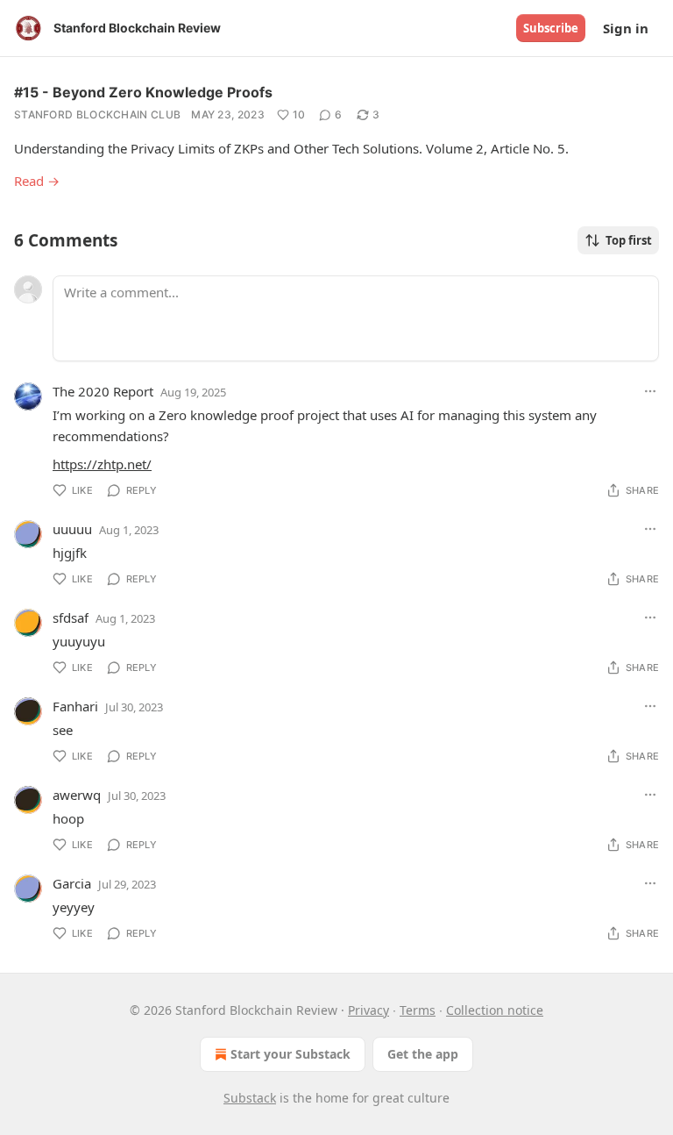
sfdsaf (71, 617)
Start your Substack (290, 1054)
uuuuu (72, 529)
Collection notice (494, 1010)
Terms (418, 1010)
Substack (249, 1097)
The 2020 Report (103, 391)
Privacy (368, 1010)
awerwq (77, 794)
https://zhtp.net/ (102, 464)
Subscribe (550, 28)
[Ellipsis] (650, 391)
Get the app (422, 1054)
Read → (37, 180)
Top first (629, 240)
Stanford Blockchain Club (97, 114)
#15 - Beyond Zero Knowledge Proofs (143, 92)
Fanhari (75, 706)
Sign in (625, 28)
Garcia (72, 883)
